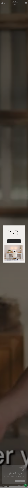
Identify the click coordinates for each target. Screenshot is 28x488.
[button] (23, 227)
